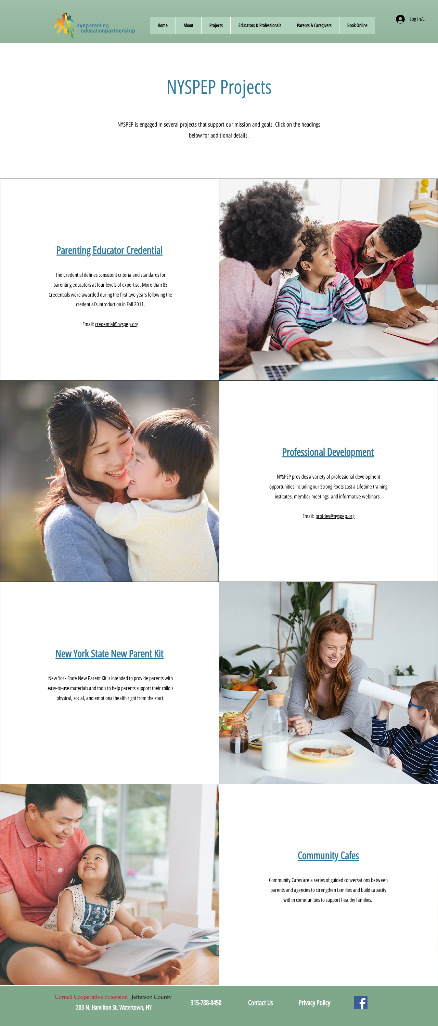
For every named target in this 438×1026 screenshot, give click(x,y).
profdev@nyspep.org (335, 516)
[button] (188, 25)
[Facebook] (361, 1002)
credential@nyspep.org (116, 324)
